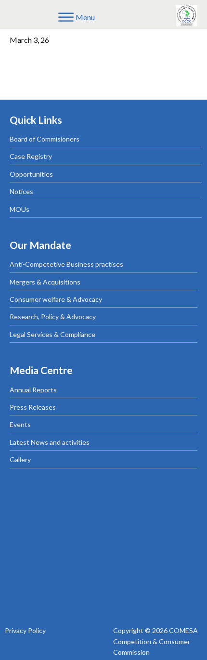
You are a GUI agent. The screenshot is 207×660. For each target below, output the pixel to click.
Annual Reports (33, 390)
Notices (21, 191)
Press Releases (33, 407)
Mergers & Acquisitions (45, 282)
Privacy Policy (25, 630)
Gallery (20, 459)
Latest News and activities (50, 442)
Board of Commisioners (44, 139)
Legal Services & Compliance (52, 334)
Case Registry (31, 156)
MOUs (19, 209)
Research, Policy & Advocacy (53, 316)
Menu (85, 17)
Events (20, 424)
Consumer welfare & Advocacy (56, 299)
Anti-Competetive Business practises (66, 264)
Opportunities (31, 174)
